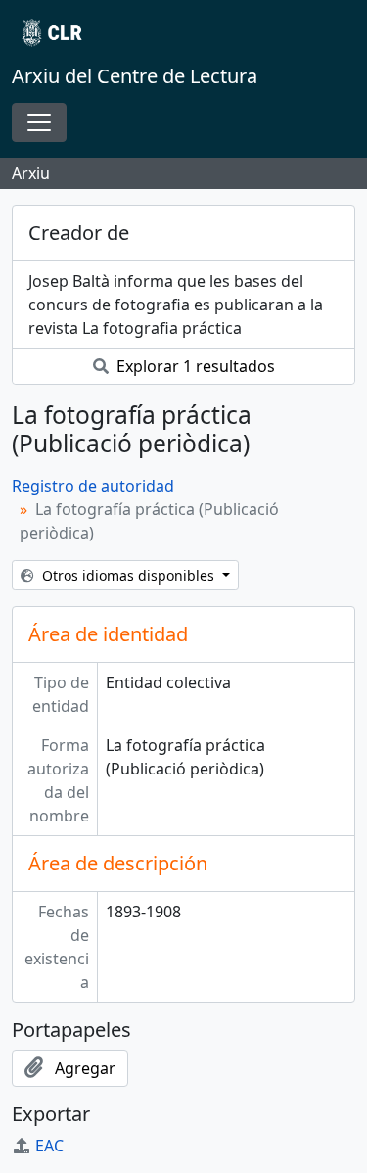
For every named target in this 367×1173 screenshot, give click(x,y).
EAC (49, 1145)
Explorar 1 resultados (194, 366)
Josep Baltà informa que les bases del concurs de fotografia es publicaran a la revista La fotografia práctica (175, 304)
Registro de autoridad (93, 485)
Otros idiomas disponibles (128, 575)
